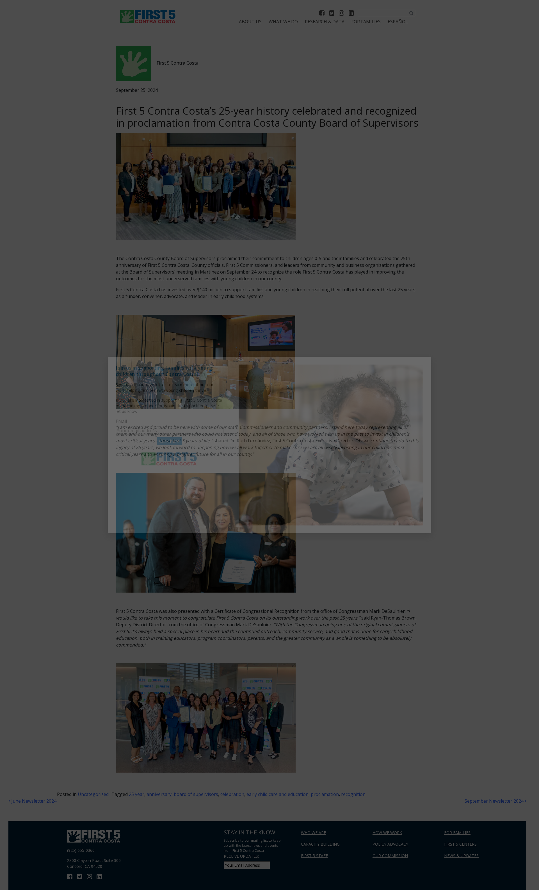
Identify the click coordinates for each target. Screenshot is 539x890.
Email (121, 421)
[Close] (425, 363)
